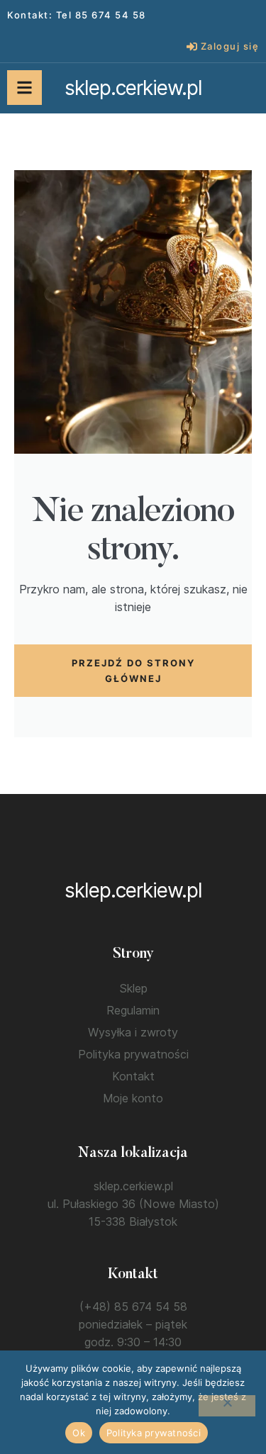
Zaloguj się (230, 46)
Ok (78, 1432)
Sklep (133, 988)
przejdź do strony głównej (133, 670)
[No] (227, 1405)
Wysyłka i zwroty (133, 1032)
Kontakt (133, 1076)
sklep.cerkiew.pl (133, 88)
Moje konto (133, 1098)
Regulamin (133, 1010)
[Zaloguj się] (192, 46)
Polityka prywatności (133, 1054)
